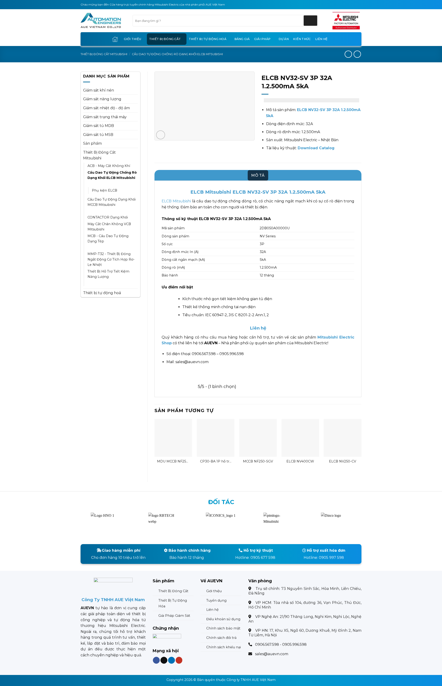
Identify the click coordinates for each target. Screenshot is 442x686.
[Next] (361, 447)
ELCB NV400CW (300, 461)
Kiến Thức (302, 39)
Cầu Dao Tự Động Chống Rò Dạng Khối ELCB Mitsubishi (177, 54)
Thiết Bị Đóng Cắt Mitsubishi (104, 54)
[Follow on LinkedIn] (171, 660)
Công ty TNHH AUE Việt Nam (251, 680)
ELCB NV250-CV (342, 461)
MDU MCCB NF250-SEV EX (173, 461)
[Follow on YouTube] (178, 660)
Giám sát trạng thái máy (105, 117)
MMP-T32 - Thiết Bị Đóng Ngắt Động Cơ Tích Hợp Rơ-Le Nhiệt (111, 259)
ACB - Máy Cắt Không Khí (108, 166)
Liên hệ (321, 39)
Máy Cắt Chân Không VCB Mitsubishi (109, 226)
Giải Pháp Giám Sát (174, 616)
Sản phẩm (92, 143)
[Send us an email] (163, 660)
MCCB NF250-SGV (258, 461)
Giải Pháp (262, 39)
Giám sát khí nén (98, 90)
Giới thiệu (132, 39)
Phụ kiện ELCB (104, 190)
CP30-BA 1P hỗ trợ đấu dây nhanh (215, 461)
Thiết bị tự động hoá (207, 39)
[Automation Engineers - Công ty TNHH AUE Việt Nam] (346, 20)
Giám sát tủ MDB (98, 125)
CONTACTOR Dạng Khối (107, 217)
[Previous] (154, 447)
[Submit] (310, 20)
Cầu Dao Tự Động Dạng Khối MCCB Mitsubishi (111, 202)
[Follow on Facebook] (156, 660)
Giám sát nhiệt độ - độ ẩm (106, 108)
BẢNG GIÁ (242, 39)
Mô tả (258, 175)
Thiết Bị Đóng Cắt (165, 39)
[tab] (258, 175)
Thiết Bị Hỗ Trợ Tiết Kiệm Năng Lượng (108, 274)
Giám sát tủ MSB (98, 134)
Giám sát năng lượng (102, 99)
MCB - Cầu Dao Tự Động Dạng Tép (107, 238)
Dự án (284, 39)
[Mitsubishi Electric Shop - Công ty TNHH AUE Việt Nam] (103, 20)
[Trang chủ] (115, 39)
